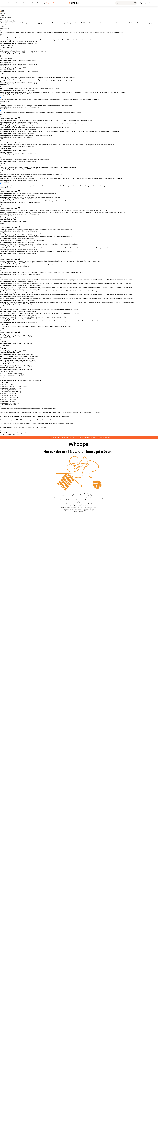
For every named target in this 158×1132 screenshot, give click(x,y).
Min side (81, 512)
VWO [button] (1, 140)
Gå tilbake (73, 506)
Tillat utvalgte (12, 435)
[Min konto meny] (141, 3)
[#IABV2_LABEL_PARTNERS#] (8, 401)
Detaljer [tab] (2, 15)
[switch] (0, 30)
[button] (79, 47)
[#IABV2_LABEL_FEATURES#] (8, 395)
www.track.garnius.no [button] (6, 307)
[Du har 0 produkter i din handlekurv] (149, 3)
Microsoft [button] (2, 224)
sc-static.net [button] (3, 74)
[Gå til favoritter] (145, 3)
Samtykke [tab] (2, 13)
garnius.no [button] (3, 55)
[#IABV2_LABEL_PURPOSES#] (8, 390)
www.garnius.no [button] (4, 85)
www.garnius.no (4, 377)
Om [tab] (1, 19)
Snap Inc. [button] (2, 256)
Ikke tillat (18, 435)
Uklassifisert (4, 324)
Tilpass (6, 435)
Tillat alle (2, 435)
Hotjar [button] (1, 115)
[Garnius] (73, 3)
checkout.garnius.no (5, 379)
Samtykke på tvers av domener (9, 371)
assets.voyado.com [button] (5, 157)
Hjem (75, 512)
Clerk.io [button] (2, 329)
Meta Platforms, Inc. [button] (5, 188)
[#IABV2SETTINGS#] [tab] (5, 17)
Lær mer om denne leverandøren (9, 38)
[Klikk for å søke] (135, 3)
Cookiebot (38, 380)
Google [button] (2, 35)
